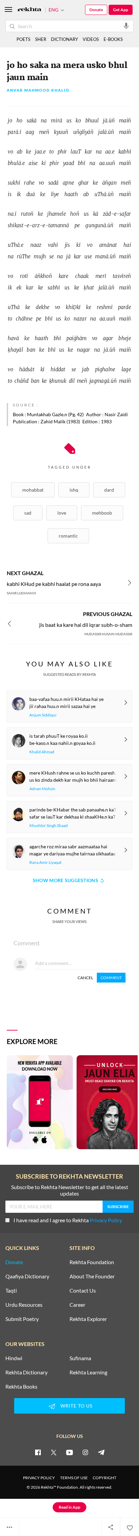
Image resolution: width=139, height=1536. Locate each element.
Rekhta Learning (88, 1372)
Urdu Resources (24, 1304)
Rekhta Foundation (92, 1262)
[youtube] (69, 1452)
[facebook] (37, 1452)
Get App (120, 9)
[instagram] (85, 1452)
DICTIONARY (64, 39)
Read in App (69, 1507)
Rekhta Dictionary (26, 1372)
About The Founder (92, 1276)
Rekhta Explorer (88, 1319)
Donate (96, 9)
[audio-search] (126, 25)
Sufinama (80, 1358)
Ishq (74, 490)
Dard (109, 490)
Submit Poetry (22, 1319)
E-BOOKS (113, 39)
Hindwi (13, 1358)
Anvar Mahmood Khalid (38, 90)
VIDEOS (91, 39)
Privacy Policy (106, 1220)
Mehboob (102, 513)
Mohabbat (33, 490)
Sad (27, 513)
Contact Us (83, 1290)
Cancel (85, 977)
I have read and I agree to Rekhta (67, 1220)
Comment (111, 977)
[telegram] (101, 1452)
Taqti (11, 1290)
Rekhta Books (21, 1386)
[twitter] (53, 1452)
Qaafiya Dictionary (27, 1276)
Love (61, 513)
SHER (40, 39)
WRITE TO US (76, 1406)
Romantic (68, 536)
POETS (23, 39)
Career (77, 1304)
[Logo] (29, 10)
